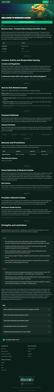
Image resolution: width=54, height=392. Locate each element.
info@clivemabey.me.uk (29, 377)
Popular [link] (3, 362)
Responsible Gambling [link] (6, 356)
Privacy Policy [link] (4, 351)
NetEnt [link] (29, 351)
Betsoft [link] (30, 356)
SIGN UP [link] (46, 1)
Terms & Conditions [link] (6, 353)
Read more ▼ (27, 55)
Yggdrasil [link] (30, 353)
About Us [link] (3, 348)
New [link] (2, 365)
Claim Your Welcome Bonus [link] (27, 22)
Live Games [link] (4, 370)
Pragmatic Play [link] (31, 348)
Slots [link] (2, 367)
